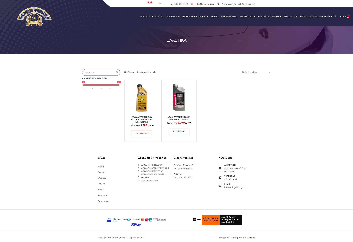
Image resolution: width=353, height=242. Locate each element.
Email (227, 184)
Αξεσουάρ (171, 16)
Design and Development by (237, 237)
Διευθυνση (230, 165)
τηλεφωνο (229, 176)
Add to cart (142, 133)
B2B (150, 2)
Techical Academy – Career (315, 16)
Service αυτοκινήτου (193, 16)
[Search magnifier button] (117, 72)
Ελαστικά (145, 16)
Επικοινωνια (291, 16)
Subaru (159, 16)
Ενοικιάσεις (246, 16)
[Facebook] (160, 3)
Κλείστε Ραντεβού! (268, 16)
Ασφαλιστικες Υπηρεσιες (223, 16)
